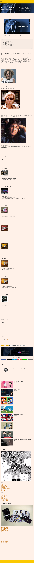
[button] (3, 359)
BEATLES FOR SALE (4, 530)
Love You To (3, 487)
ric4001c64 (24, 345)
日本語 (8, 339)
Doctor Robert (3, 497)
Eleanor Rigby (3, 485)
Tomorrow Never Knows (4, 500)
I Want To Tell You (4, 498)
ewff (15, 345)
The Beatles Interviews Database (6, 340)
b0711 (11, 345)
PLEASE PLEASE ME (4, 527)
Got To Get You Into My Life (5, 499)
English (6, 339)
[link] (11, 369)
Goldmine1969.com (17, 0)
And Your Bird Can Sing (4, 495)
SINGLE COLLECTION (4, 541)
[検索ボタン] (33, 1)
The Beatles (3, 9)
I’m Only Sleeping (4, 486)
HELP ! (2, 531)
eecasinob (13, 345)
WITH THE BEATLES (4, 528)
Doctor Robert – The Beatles (6, 325)
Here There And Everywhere (5, 488)
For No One (3, 496)
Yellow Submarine (4, 489)
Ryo (5, 372)
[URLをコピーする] (30, 359)
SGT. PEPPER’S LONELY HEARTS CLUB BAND (8, 534)
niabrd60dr (21, 345)
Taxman (2, 484)
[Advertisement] (17, 550)
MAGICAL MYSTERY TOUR (5, 535)
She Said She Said (4, 490)
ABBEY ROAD (3, 539)
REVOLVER (7, 9)
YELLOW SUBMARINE (4, 538)
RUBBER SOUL (3, 532)
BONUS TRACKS (4, 542)
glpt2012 (18, 345)
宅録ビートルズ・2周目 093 (6, 328)
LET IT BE (2, 540)
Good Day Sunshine (4, 494)
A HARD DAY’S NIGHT (4, 529)
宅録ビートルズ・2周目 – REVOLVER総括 (8, 324)
